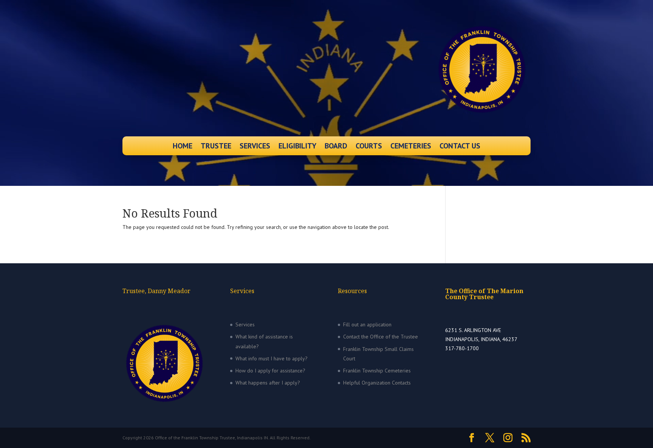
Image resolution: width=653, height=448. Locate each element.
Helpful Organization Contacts (377, 382)
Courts (369, 147)
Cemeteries (410, 147)
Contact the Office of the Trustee (380, 336)
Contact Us (459, 147)
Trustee (216, 147)
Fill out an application (367, 324)
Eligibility (297, 147)
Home (182, 147)
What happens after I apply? (267, 382)
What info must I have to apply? (271, 358)
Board (336, 147)
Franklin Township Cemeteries (377, 370)
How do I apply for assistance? (270, 370)
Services (255, 147)
